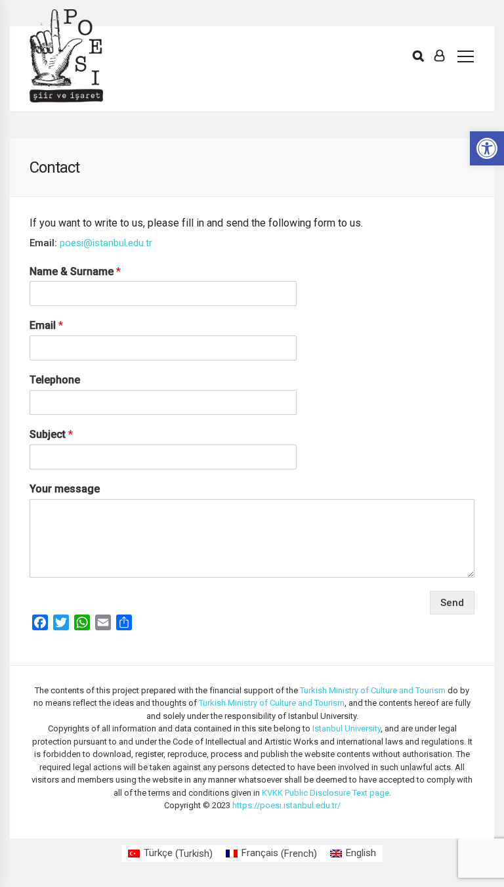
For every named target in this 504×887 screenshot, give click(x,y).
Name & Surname (75, 271)
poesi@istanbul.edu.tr (106, 243)
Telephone (55, 380)
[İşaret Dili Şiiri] (66, 55)
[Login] (439, 55)
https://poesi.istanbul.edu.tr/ (286, 805)
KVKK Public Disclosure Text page (325, 793)
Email (46, 325)
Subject (51, 434)
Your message (65, 489)
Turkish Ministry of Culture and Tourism (373, 690)
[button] (487, 148)
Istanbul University (346, 728)
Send (452, 603)
